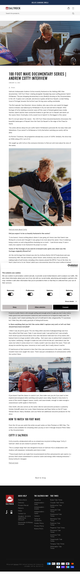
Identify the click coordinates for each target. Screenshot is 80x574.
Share (13, 88)
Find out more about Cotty (18, 229)
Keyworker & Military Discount (25, 523)
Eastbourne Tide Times (56, 506)
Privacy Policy (39, 526)
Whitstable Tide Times (56, 547)
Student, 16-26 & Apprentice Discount (24, 518)
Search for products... (13, 13)
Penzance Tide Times (55, 531)
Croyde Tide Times (57, 503)
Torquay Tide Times (57, 544)
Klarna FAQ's (38, 529)
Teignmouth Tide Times (56, 540)
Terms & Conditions (38, 520)
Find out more (13, 463)
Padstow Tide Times (55, 524)
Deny (14, 307)
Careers (37, 516)
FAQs (20, 511)
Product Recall (23, 505)
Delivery (21, 503)
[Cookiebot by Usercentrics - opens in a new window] (69, 265)
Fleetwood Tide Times (56, 515)
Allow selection (40, 307)
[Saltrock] (13, 8)
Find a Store (22, 500)
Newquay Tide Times (55, 520)
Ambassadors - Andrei (39, 508)
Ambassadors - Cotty (39, 503)
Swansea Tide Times (55, 536)
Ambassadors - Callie (39, 512)
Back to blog (40, 478)
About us (37, 500)
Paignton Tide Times (57, 528)
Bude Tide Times (56, 500)
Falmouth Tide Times (55, 511)
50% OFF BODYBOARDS (40, 2)
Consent (65, 307)
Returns (21, 508)
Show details (69, 301)
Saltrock (16, 564)
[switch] (30, 294)
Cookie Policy (39, 523)
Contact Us (22, 514)
